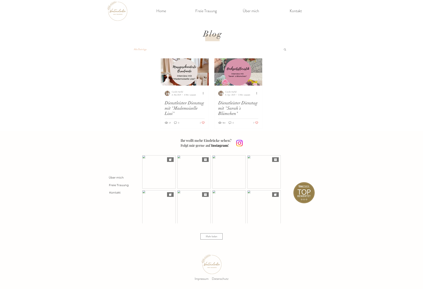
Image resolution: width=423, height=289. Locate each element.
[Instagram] (239, 143)
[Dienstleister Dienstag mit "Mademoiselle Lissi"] (185, 72)
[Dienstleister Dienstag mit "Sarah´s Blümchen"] (238, 72)
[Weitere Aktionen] (204, 93)
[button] (285, 49)
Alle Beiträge (140, 49)
